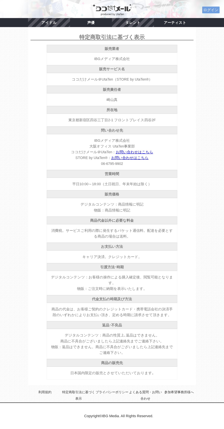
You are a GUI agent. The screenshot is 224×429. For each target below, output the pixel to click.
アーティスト (175, 23)
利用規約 (44, 392)
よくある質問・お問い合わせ (145, 395)
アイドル (49, 23)
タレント (133, 23)
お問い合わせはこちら (134, 152)
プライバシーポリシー (112, 392)
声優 (91, 23)
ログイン (210, 10)
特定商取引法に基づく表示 (78, 395)
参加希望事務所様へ (179, 392)
